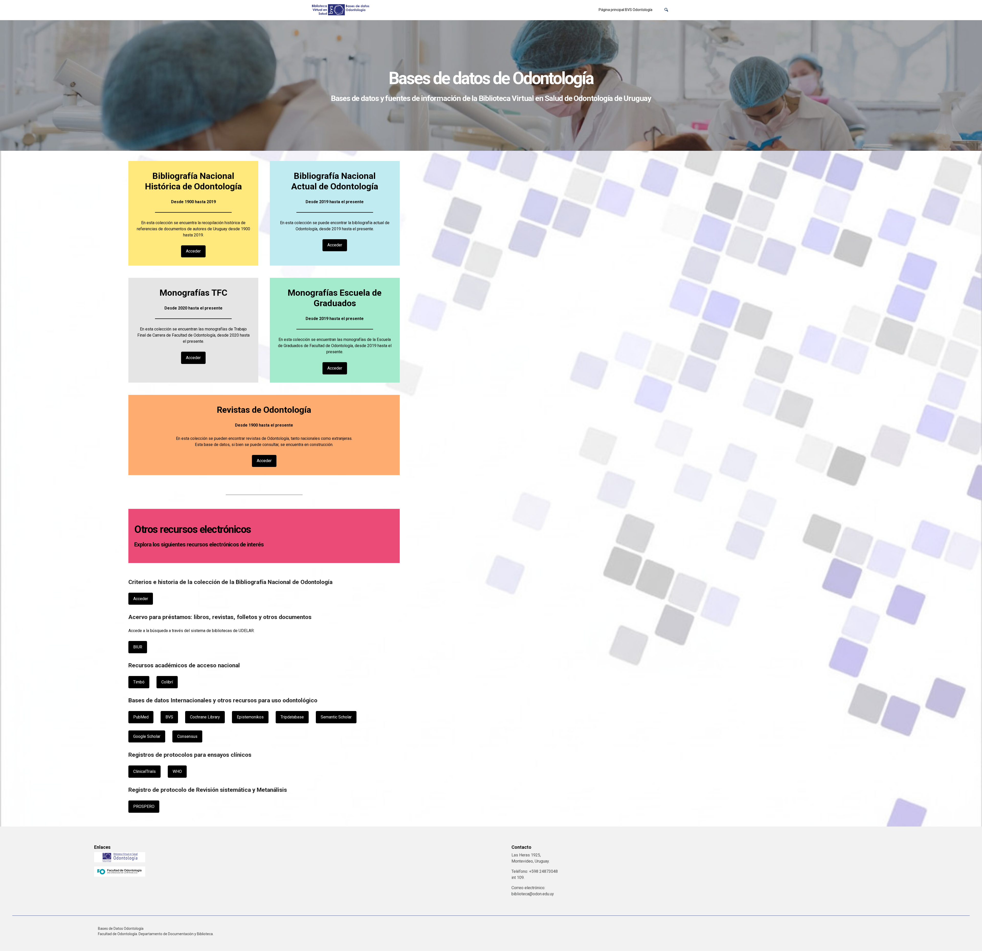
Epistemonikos (250, 717)
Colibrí (167, 682)
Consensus (187, 736)
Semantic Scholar (336, 717)
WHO (177, 771)
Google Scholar (146, 736)
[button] (666, 10)
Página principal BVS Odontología (625, 10)
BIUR (137, 647)
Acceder (193, 251)
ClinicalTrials (144, 771)
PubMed (141, 717)
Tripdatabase (292, 717)
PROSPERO (143, 806)
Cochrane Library (205, 717)
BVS (169, 717)
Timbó (138, 682)
